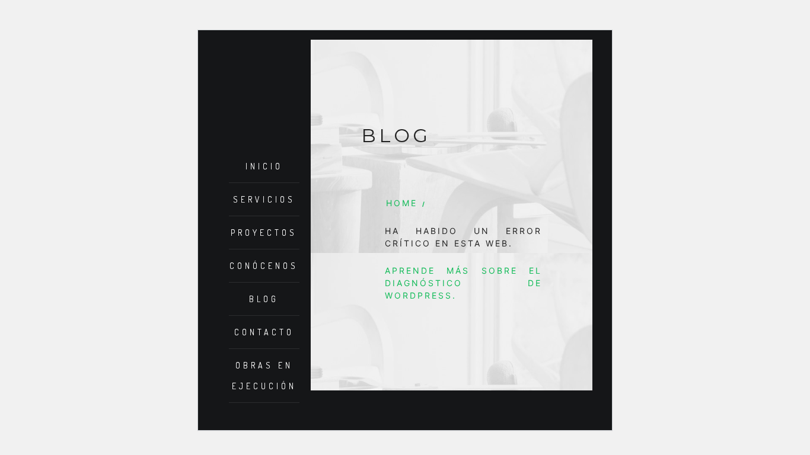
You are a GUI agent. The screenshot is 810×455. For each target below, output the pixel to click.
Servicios (264, 199)
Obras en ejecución (264, 375)
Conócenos (263, 266)
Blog (264, 299)
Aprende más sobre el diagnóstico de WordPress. (464, 282)
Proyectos (264, 233)
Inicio (264, 166)
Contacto (264, 332)
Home (401, 203)
